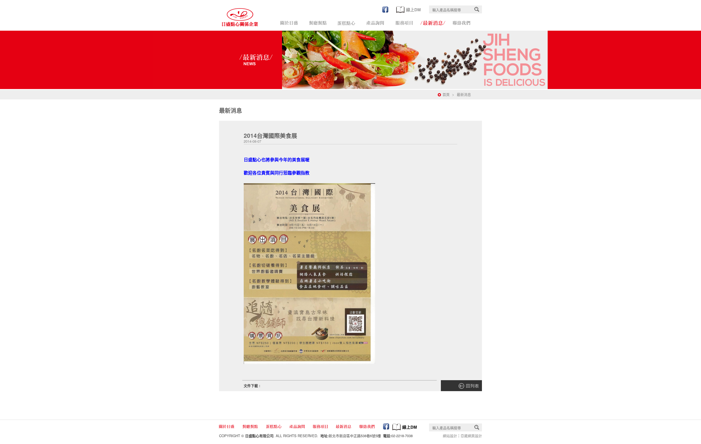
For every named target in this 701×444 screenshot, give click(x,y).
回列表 (461, 385)
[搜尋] (476, 9)
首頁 (446, 94)
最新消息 (432, 23)
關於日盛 (289, 23)
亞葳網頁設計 (471, 435)
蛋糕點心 (274, 426)
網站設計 (450, 435)
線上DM (413, 10)
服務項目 (404, 23)
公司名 (240, 17)
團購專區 (346, 23)
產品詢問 (375, 23)
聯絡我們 (461, 23)
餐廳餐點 (317, 23)
